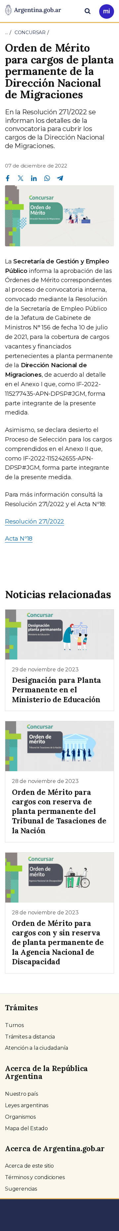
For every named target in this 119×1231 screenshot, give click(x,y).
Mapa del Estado (26, 1128)
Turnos (14, 1025)
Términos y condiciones (35, 1177)
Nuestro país (21, 1094)
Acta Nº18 (18, 538)
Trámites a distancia (30, 1037)
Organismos (20, 1117)
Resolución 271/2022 (34, 521)
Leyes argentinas (26, 1105)
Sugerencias (21, 1189)
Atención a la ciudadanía (36, 1048)
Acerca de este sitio (29, 1166)
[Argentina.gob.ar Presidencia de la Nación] (33, 10)
